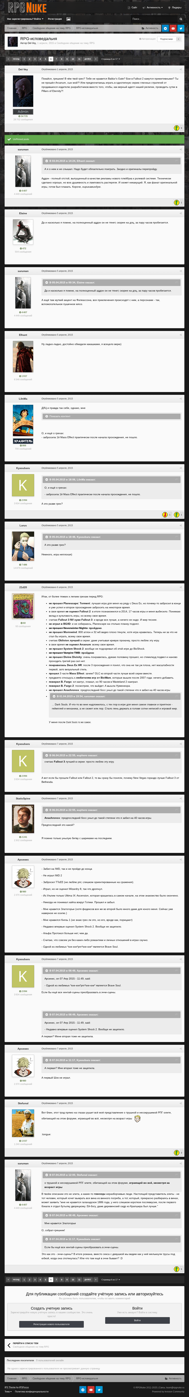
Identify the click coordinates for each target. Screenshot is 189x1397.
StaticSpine (23, 798)
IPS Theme (10, 1387)
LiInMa (23, 398)
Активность (153, 7)
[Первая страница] (8, 59)
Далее (88, 59)
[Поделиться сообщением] (181, 69)
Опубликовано (57, 69)
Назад (16, 59)
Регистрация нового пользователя (51, 1324)
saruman (23, 149)
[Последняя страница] (95, 59)
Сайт (134, 7)
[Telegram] (165, 28)
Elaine (23, 213)
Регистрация (55, 19)
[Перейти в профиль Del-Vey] (13, 42)
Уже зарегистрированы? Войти (24, 19)
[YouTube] (173, 28)
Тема (7, 1391)
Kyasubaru (23, 468)
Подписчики (166, 39)
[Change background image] (68, 19)
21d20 (23, 587)
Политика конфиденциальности (32, 1391)
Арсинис (23, 859)
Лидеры (176, 7)
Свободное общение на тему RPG (76, 43)
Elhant (23, 334)
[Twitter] (180, 28)
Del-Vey (32, 43)
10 (73, 59)
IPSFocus (24, 1387)
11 (79, 59)
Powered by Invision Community (168, 1391)
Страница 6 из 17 (110, 59)
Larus (23, 525)
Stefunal (23, 1103)
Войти (137, 1320)
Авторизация (149, 39)
